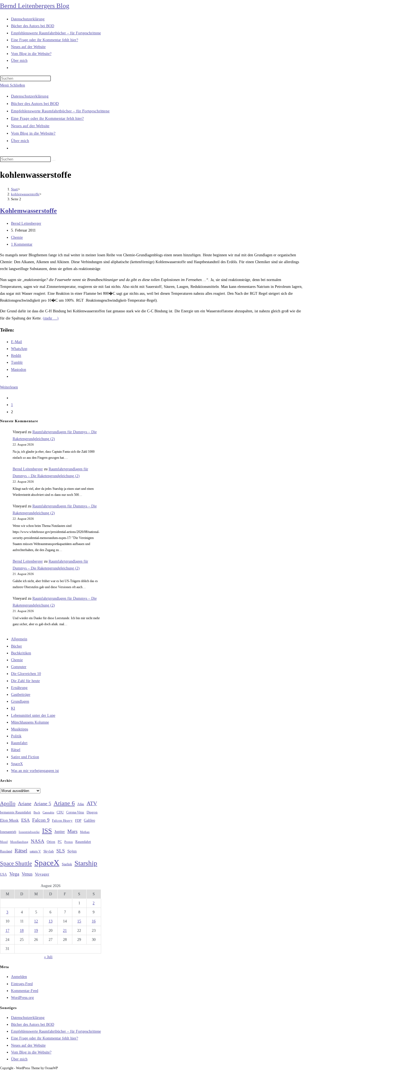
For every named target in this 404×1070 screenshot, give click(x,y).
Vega (14, 874)
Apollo (7, 803)
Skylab (48, 851)
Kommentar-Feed (24, 991)
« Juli (48, 957)
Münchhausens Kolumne (30, 722)
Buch (37, 812)
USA (3, 874)
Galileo (89, 820)
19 (36, 931)
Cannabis (48, 812)
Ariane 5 (42, 803)
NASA (37, 841)
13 (50, 921)
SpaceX (17, 764)
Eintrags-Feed (22, 984)
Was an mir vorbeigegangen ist (35, 771)
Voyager (42, 874)
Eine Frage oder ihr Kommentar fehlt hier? (47, 118)
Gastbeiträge (20, 695)
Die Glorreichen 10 (26, 674)
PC (60, 842)
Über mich (20, 140)
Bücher (16, 646)
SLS (60, 851)
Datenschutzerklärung (30, 96)
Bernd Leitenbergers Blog (34, 5)
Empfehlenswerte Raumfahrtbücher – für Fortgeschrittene (60, 111)
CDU (60, 812)
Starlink (67, 864)
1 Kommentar (21, 244)
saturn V (35, 851)
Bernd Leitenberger (26, 223)
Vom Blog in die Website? (33, 133)
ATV (92, 803)
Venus (27, 874)
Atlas (80, 804)
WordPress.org (22, 998)
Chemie (17, 237)
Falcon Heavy (62, 820)
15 (79, 921)
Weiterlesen (9, 387)
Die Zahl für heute (25, 681)
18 (22, 931)
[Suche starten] (54, 160)
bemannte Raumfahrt (15, 812)
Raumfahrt (19, 743)
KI (13, 708)
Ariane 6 (64, 803)
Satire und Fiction (25, 757)
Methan (85, 831)
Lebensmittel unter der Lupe (33, 715)
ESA (25, 820)
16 (94, 921)
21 (65, 931)
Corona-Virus (75, 812)
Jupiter (59, 831)
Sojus (72, 851)
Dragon (92, 812)
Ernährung (19, 688)
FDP (78, 820)
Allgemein (19, 639)
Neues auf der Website (30, 126)
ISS (47, 830)
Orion (51, 842)
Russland (6, 851)
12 (36, 921)
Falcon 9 (40, 820)
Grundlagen (20, 701)
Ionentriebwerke (29, 831)
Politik (16, 736)
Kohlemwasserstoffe (28, 210)
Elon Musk (9, 820)
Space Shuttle (16, 863)
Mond (4, 841)
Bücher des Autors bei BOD (35, 103)
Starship (85, 863)
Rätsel (15, 750)
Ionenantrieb (8, 832)
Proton (68, 841)
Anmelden (19, 977)
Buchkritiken (21, 653)
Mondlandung (19, 841)
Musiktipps (19, 729)
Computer (18, 667)
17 (7, 931)
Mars (72, 831)
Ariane (24, 803)
